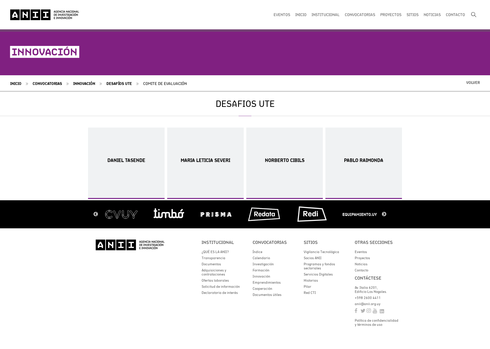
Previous (95, 214)
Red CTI (310, 293)
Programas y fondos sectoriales (319, 266)
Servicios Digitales (318, 274)
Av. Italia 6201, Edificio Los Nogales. (371, 289)
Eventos (361, 252)
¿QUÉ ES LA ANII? (215, 252)
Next (384, 214)
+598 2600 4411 (368, 298)
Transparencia (213, 258)
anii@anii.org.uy (368, 304)
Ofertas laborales (215, 280)
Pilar (307, 286)
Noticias (361, 264)
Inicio (15, 83)
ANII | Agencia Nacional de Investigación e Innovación (44, 14)
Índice (257, 252)
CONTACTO (455, 14)
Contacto (361, 270)
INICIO (301, 14)
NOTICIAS (432, 14)
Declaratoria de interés (220, 293)
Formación (261, 270)
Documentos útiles (267, 295)
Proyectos (362, 258)
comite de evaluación (165, 83)
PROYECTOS (390, 14)
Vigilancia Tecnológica (321, 252)
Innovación (84, 83)
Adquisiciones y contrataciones (214, 272)
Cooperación (262, 288)
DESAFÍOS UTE (119, 83)
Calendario (261, 258)
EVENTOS (282, 14)
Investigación (263, 264)
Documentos (211, 264)
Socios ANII (313, 258)
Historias (311, 280)
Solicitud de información (221, 286)
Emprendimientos (267, 282)
